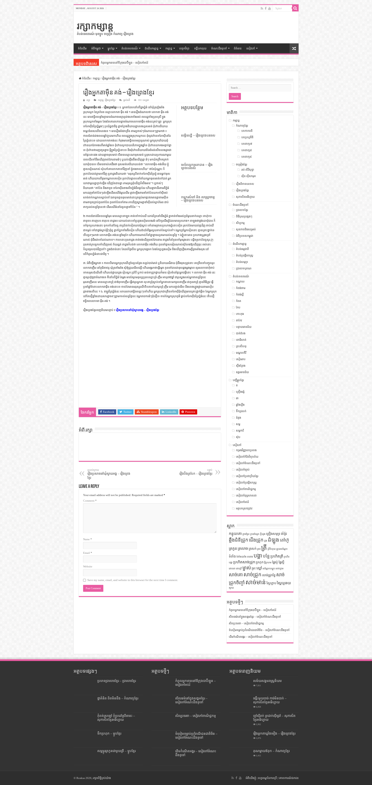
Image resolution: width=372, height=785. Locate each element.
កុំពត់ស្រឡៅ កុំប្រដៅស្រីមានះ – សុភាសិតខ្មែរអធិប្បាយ (116, 717)
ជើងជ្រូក (256, 540)
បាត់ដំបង (240, 333)
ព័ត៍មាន (238, 48)
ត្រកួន (233, 548)
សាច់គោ (236, 574)
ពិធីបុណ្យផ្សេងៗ (244, 216)
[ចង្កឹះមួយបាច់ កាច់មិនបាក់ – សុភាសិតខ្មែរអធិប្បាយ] (240, 703)
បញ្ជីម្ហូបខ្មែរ (238, 380)
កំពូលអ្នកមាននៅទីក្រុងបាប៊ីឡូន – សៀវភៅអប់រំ (124, 62)
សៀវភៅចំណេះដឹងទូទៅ (248, 463)
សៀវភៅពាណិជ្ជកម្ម (246, 489)
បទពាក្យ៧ (246, 143)
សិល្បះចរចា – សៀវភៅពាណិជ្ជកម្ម (246, 623)
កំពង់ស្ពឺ (240, 294)
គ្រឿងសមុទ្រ (273, 533)
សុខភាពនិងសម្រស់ (246, 229)
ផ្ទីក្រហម (267, 562)
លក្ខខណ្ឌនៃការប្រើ (267, 778)
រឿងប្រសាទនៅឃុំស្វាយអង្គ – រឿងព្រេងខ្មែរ (137, 310)
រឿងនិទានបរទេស (245, 183)
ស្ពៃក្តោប (271, 583)
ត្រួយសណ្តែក (282, 549)
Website (87, 566)
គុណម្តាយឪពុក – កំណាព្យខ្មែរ (271, 751)
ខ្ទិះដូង (262, 534)
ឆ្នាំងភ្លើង (240, 404)
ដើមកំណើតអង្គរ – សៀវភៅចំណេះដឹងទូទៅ (250, 636)
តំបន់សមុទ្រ (242, 262)
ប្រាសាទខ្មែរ (242, 210)
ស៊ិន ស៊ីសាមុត (248, 176)
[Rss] (262, 8)
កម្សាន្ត (168, 48)
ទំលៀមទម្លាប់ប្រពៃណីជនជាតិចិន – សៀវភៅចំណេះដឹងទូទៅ (259, 630)
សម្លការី (240, 430)
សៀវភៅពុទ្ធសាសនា (246, 495)
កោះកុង (240, 314)
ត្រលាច (243, 548)
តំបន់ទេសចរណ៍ (241, 276)
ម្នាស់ (246, 567)
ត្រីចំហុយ (272, 549)
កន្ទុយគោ (235, 533)
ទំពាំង (232, 556)
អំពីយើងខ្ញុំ (251, 778)
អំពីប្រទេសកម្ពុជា (244, 235)
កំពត (238, 301)
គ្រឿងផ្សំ (240, 391)
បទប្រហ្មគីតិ (247, 137)
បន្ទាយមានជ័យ (243, 326)
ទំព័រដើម (82, 48)
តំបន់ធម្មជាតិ (242, 249)
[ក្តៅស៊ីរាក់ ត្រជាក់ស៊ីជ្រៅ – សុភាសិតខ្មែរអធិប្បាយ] (240, 721)
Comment (90, 500)
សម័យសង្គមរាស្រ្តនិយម (267, 681)
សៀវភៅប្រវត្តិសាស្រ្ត (246, 482)
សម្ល (238, 424)
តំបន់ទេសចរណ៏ (129, 48)
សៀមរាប (240, 359)
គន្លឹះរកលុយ (200, 48)
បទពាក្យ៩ (246, 156)
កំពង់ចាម (240, 288)
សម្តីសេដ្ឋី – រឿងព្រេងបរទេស (198, 135)
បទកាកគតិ (247, 130)
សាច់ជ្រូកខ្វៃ (269, 575)
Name (87, 539)
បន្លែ (266, 556)
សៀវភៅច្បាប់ (243, 469)
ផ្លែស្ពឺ (281, 562)
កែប (238, 307)
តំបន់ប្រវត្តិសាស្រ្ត (244, 255)
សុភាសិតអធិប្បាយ (245, 196)
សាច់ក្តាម (280, 568)
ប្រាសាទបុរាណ (243, 268)
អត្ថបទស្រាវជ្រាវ (244, 508)
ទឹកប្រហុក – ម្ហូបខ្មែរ (109, 733)
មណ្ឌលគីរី (241, 352)
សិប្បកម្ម (240, 223)
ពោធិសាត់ (241, 339)
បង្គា (258, 556)
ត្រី (264, 547)
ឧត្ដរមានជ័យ (242, 372)
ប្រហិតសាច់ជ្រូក (244, 562)
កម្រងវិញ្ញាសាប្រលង (246, 450)
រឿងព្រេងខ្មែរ (110, 100)
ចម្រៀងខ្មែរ (241, 164)
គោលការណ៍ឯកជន (289, 778)
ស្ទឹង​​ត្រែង (240, 365)
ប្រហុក (260, 562)
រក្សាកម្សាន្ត (95, 26)
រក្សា (88, 100)
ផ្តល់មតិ (126, 100)
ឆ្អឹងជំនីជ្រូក (238, 540)
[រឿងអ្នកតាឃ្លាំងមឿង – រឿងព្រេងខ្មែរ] (240, 739)
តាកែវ (239, 320)
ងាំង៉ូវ (284, 533)
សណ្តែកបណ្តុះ (269, 568)
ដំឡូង (273, 540)
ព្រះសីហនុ (241, 346)
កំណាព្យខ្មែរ (242, 125)
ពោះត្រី (239, 568)
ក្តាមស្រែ (246, 534)
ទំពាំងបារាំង (241, 557)
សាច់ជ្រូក (252, 574)
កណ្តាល (240, 281)
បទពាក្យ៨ (246, 150)
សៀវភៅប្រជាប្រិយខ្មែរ (247, 476)
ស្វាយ (231, 588)
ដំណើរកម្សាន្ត (151, 48)
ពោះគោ (232, 568)
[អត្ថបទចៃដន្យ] (294, 48)
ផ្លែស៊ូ (275, 562)
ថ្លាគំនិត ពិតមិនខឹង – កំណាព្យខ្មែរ (117, 698)
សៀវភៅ (250, 48)
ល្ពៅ (259, 568)
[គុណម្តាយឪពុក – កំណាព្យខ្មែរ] (240, 756)
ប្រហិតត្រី (276, 556)
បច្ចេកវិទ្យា (184, 48)
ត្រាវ (258, 549)
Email (87, 552)
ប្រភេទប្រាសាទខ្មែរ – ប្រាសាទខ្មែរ (116, 681)
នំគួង (238, 417)
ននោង (250, 557)
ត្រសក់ (252, 548)
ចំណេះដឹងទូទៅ (219, 48)
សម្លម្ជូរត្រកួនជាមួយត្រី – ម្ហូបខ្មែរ (116, 751)
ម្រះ (254, 568)
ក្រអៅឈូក (254, 534)
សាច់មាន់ (255, 582)
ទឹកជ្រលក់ (241, 411)
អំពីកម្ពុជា (96, 48)
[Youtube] (269, 8)
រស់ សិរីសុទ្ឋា (247, 169)
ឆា (237, 398)
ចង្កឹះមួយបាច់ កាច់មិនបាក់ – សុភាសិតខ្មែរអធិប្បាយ (270, 700)
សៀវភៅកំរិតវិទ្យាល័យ (247, 456)
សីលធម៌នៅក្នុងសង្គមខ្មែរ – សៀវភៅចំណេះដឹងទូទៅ (255, 616)
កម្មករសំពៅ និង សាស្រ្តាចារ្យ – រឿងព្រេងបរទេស (198, 198)
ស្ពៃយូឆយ (284, 583)
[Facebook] (265, 8)
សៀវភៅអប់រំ (242, 502)
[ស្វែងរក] (295, 8)
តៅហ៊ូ (284, 540)
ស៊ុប (238, 437)
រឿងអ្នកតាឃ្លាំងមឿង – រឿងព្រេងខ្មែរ (274, 733)
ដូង (265, 541)
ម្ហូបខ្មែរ (111, 48)
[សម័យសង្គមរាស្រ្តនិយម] (240, 686)
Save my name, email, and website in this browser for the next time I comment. (132, 580)
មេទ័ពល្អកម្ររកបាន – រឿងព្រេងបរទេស (197, 166)
